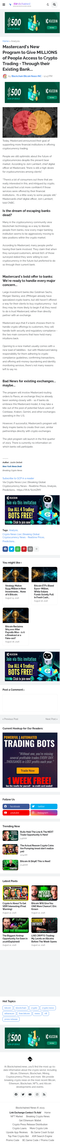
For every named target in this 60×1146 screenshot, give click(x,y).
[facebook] (16, 1094)
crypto (34, 1008)
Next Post (51, 719)
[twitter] (23, 1094)
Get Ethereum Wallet (30, 1120)
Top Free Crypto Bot (18, 1136)
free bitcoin (24, 1013)
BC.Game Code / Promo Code (38, 1140)
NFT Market (17, 1116)
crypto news (48, 1008)
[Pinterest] (24, 549)
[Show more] (36, 549)
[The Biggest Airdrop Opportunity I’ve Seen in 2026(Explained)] (16, 925)
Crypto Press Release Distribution (30, 1124)
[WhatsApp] (17, 549)
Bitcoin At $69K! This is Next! (35, 861)
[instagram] (37, 1094)
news (37, 1013)
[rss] (44, 1094)
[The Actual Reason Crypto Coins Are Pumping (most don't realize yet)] (10, 849)
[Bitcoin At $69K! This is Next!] (10, 865)
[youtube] (30, 1094)
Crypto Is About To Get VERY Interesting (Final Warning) (14, 906)
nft (45, 1013)
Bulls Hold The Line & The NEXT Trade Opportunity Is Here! (36, 833)
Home (6, 41)
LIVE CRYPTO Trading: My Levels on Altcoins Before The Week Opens (44, 938)
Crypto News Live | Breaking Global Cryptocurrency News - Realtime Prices (23, 536)
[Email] (30, 549)
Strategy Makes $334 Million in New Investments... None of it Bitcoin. (15, 590)
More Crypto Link (39, 1128)
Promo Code (12, 1140)
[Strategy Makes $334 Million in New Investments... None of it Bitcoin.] (16, 574)
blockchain (21, 1008)
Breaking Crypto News (38, 1116)
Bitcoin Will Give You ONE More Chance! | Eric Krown (44, 906)
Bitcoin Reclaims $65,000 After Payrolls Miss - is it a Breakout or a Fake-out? (15, 632)
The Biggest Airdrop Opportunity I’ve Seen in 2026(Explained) (15, 938)
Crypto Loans (19, 1128)
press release (11, 1019)
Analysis (15, 41)
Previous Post (11, 719)
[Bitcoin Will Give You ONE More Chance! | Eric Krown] (44, 893)
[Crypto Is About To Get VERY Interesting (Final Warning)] (16, 893)
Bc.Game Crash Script (42, 1132)
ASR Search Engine (42, 1136)
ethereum (9, 1013)
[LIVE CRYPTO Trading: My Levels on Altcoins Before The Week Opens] (44, 925)
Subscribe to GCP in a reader (18, 478)
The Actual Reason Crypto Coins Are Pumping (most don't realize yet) (37, 848)
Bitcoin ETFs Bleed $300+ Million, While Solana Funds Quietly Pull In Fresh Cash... (44, 591)
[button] (4, 4)
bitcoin (7, 1008)
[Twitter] (11, 549)
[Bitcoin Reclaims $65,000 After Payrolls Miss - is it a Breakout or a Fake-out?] (16, 615)
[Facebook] (5, 549)
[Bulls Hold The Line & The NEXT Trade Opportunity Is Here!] (10, 835)
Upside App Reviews (17, 1132)
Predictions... (9, 541)
